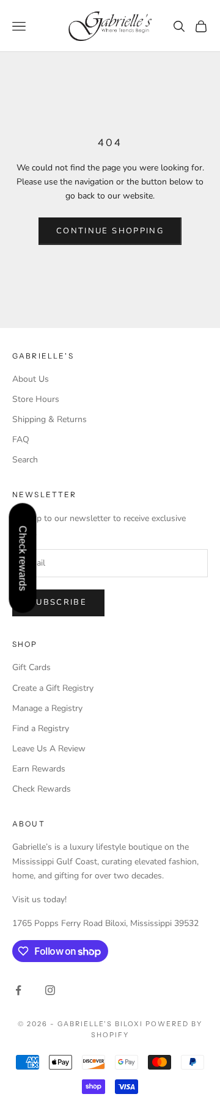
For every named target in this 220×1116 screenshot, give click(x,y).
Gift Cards (31, 667)
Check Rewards (41, 789)
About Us (30, 379)
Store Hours (35, 399)
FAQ (20, 439)
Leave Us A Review (49, 748)
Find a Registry (40, 728)
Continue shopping (110, 230)
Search (25, 459)
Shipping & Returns (49, 419)
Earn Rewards (38, 769)
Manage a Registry (47, 708)
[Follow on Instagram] (50, 990)
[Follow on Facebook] (18, 990)
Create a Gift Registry (53, 688)
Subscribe (58, 602)
